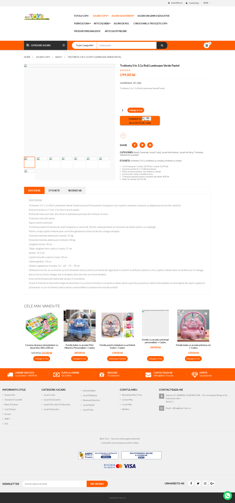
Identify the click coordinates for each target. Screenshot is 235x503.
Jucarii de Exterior (170, 152)
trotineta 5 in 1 (138, 160)
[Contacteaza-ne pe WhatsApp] (227, 495)
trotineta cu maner (173, 160)
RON (206, 3)
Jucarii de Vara (186, 152)
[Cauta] (162, 45)
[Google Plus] (212, 483)
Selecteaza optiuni (117, 358)
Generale (144, 152)
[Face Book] (191, 483)
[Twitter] (198, 483)
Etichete (54, 190)
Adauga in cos (136, 110)
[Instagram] (205, 483)
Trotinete (198, 152)
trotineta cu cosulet (154, 160)
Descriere (34, 190)
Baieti (58, 57)
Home (27, 57)
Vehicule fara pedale (129, 155)
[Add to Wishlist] (123, 135)
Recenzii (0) (75, 190)
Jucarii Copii (43, 57)
